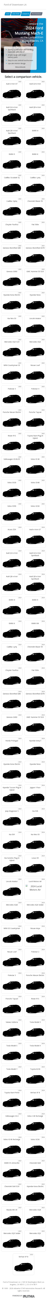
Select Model (16, 14)
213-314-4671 (31, 1284)
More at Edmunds (20, 67)
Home (8, 14)
